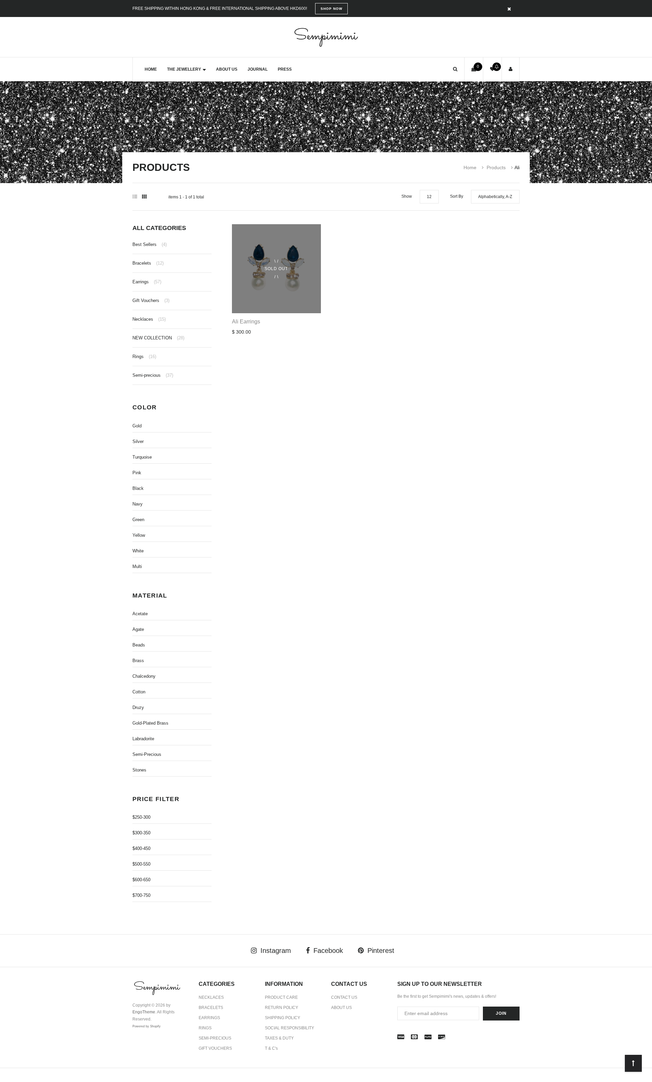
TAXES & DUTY (279, 1038)
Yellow (138, 535)
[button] (455, 69)
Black (138, 488)
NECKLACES (211, 997)
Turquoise (142, 457)
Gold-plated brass (150, 723)
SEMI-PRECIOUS (215, 1038)
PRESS (285, 69)
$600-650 (141, 879)
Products (496, 167)
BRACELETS (211, 1007)
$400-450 (141, 848)
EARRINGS (209, 1017)
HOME (151, 69)
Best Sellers (149, 244)
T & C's (271, 1048)
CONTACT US (344, 997)
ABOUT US (226, 69)
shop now (331, 9)
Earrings (146, 281)
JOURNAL (258, 69)
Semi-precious (152, 375)
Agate (138, 629)
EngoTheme (143, 1012)
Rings (144, 356)
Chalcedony (144, 676)
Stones (139, 770)
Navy (137, 504)
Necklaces (149, 319)
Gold (137, 425)
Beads (138, 645)
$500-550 (141, 864)
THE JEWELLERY (184, 69)
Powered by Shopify (146, 1026)
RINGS (205, 1028)
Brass (138, 660)
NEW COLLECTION (158, 337)
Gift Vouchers (150, 300)
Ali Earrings (246, 321)
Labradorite (143, 738)
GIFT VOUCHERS (215, 1048)
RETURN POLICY (281, 1007)
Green (138, 519)
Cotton (138, 691)
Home (470, 167)
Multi (137, 566)
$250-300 (141, 817)
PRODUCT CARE (281, 997)
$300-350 (141, 832)
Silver (138, 441)
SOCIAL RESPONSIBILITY (289, 1028)
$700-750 (141, 895)
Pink (136, 472)
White (138, 550)
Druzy (138, 707)
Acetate (140, 613)
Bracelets (148, 263)
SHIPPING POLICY (282, 1017)
